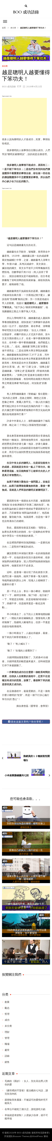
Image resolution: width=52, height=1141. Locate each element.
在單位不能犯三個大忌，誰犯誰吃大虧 (25, 1109)
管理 (7, 1038)
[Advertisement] (24, 116)
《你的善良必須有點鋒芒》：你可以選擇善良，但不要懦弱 (26, 931)
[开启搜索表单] (26, 6)
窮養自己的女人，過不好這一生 (26, 850)
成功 (7, 1020)
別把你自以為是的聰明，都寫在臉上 (26, 823)
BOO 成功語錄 (26, 12)
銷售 (7, 1062)
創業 (7, 1002)
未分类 (5, 66)
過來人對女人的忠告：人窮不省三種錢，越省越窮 (26, 877)
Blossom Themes (21, 1136)
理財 (7, 1032)
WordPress (37, 1136)
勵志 (7, 1008)
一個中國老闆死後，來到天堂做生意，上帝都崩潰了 (26, 905)
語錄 (7, 1056)
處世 (7, 1050)
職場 (7, 1044)
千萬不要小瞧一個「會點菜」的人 (26, 959)
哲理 (7, 1014)
